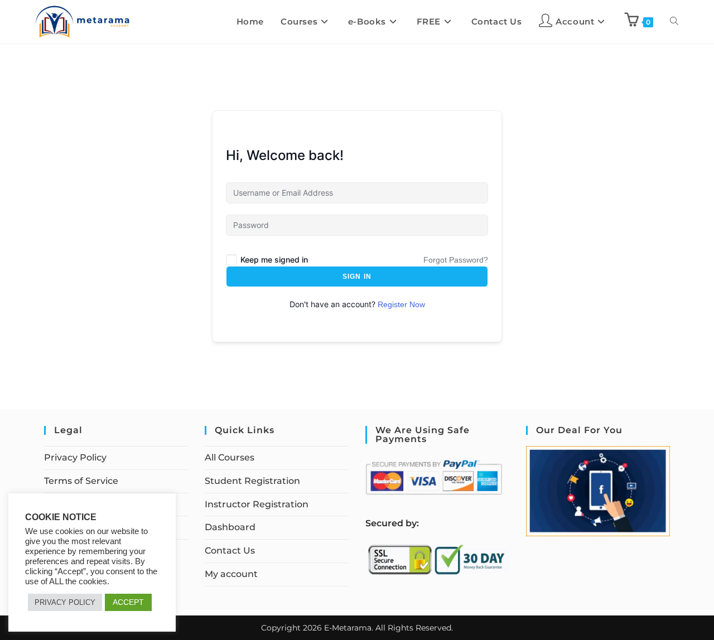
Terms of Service (81, 481)
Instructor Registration (256, 504)
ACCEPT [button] (128, 602)
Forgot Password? (455, 259)
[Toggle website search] (674, 21)
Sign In (357, 276)
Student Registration (252, 481)
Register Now (401, 304)
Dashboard (230, 527)
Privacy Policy (75, 457)
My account (231, 574)
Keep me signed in (274, 259)
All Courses (229, 457)
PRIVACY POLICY (65, 602)
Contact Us (230, 550)
